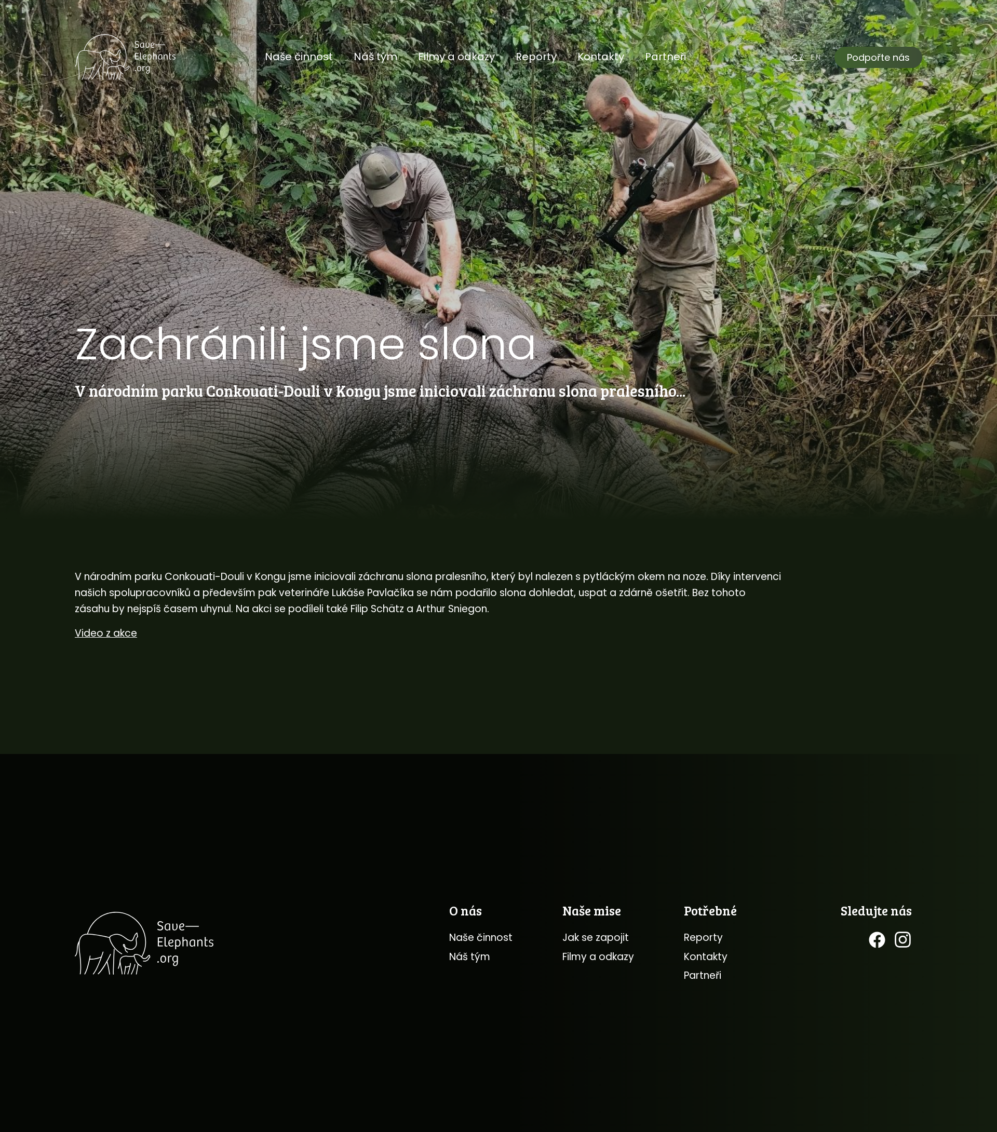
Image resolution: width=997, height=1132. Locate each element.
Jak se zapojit (595, 938)
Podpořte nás (878, 57)
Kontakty (600, 56)
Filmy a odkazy (456, 56)
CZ (798, 57)
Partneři (665, 56)
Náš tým (375, 56)
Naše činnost (299, 56)
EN (816, 57)
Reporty (536, 56)
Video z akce (106, 633)
